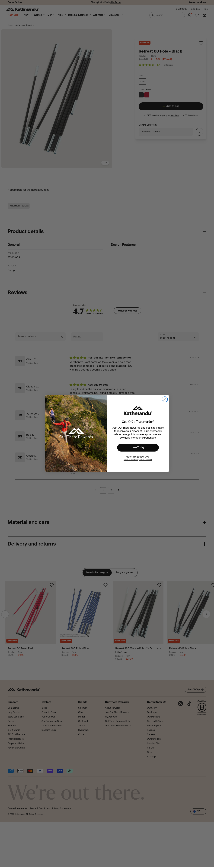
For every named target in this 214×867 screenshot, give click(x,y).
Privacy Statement (145, 460)
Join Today (138, 447)
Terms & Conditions (131, 460)
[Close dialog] (165, 399)
